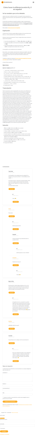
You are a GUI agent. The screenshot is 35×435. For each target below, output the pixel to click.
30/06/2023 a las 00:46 (11, 282)
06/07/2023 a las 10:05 (15, 299)
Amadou (14, 257)
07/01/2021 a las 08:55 (11, 172)
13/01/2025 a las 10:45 (19, 271)
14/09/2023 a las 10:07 (11, 322)
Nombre (4, 383)
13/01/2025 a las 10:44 (15, 349)
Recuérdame (3, 428)
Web (3, 392)
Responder (15, 201)
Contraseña (2, 423)
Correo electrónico (6, 388)
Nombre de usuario (3, 419)
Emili (10, 208)
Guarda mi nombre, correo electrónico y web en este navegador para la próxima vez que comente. (16, 398)
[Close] (2, 418)
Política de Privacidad (15, 412)
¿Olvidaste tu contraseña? (4, 434)
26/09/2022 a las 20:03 (19, 249)
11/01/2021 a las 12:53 (15, 195)
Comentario (5, 372)
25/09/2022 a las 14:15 (15, 235)
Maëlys (10, 321)
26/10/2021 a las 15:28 (15, 222)
